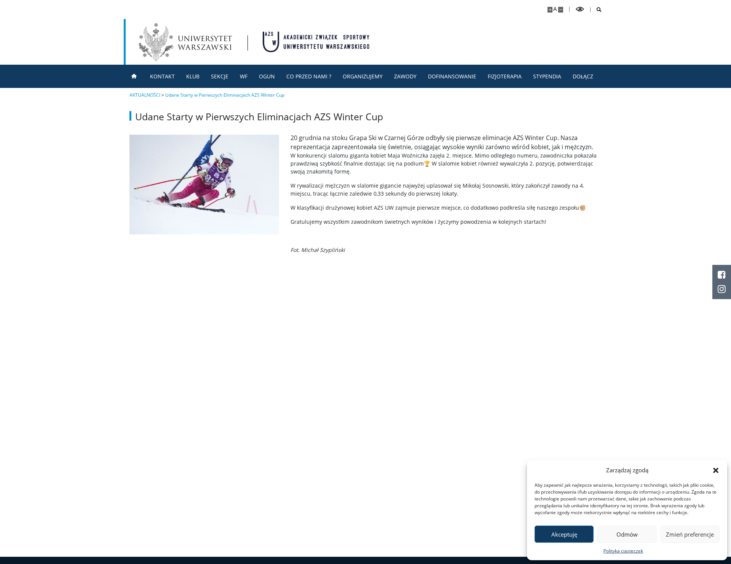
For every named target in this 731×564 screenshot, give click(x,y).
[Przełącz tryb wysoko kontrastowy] (580, 9)
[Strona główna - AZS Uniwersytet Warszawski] (316, 42)
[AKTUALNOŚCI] (134, 76)
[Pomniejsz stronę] (560, 10)
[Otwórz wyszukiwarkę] (596, 9)
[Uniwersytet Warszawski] (185, 42)
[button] (716, 470)
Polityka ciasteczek (623, 551)
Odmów (627, 534)
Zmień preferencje (690, 534)
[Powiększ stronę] (549, 10)
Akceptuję (564, 534)
